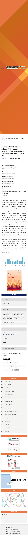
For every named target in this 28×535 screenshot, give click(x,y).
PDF (15, 294)
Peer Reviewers (8, 388)
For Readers (4, 514)
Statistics (7, 425)
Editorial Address (9, 428)
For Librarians (5, 521)
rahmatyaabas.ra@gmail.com (10, 167)
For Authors (4, 518)
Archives (7, 137)
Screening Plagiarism (9, 408)
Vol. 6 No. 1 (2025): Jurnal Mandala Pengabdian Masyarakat (12, 139)
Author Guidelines (9, 405)
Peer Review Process (9, 391)
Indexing (7, 431)
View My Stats (17, 456)
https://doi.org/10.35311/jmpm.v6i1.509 (10, 159)
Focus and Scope (9, 395)
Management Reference (10, 418)
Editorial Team (8, 385)
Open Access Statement (10, 415)
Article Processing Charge (11, 411)
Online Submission (9, 401)
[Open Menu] (2, 62)
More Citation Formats (9, 322)
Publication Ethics (9, 398)
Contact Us (7, 381)
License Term (8, 421)
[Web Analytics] (10, 456)
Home (2, 137)
